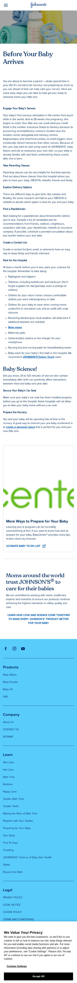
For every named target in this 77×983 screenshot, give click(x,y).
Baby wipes (15, 327)
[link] (38, 480)
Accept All (38, 976)
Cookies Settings (17, 966)
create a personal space (20, 427)
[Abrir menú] (12, 5)
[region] (38, 952)
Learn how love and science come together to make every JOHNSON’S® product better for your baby (38, 619)
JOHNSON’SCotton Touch (38, 357)
